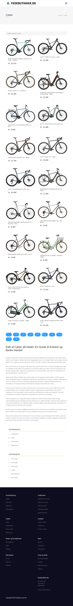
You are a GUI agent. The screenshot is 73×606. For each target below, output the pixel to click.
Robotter (8, 562)
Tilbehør (8, 549)
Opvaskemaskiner (43, 509)
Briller (7, 545)
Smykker (40, 562)
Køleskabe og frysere (44, 499)
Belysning (8, 506)
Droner (8, 558)
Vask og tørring (42, 506)
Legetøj (40, 542)
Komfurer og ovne (43, 502)
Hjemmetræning (42, 565)
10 (16, 339)
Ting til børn (41, 549)
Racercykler (14, 459)
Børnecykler (14, 462)
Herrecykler (14, 466)
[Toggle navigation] (66, 3)
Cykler (65, 15)
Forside (60, 15)
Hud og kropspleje (43, 558)
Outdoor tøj (41, 525)
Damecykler (14, 477)
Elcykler (13, 470)
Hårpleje (40, 569)
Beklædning (14, 445)
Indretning (9, 502)
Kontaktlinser (9, 542)
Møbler (8, 499)
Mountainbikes (15, 474)
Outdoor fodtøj (42, 529)
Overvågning (9, 509)
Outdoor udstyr (42, 522)
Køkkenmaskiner (42, 512)
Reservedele (14, 441)
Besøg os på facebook (44, 590)
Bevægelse (41, 545)
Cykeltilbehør (15, 434)
